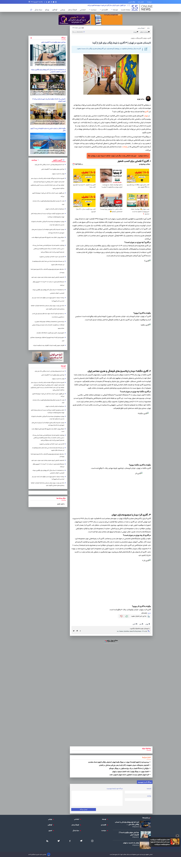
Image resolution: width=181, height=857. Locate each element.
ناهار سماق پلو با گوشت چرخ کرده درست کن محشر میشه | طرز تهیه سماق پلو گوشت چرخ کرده (90, 400)
